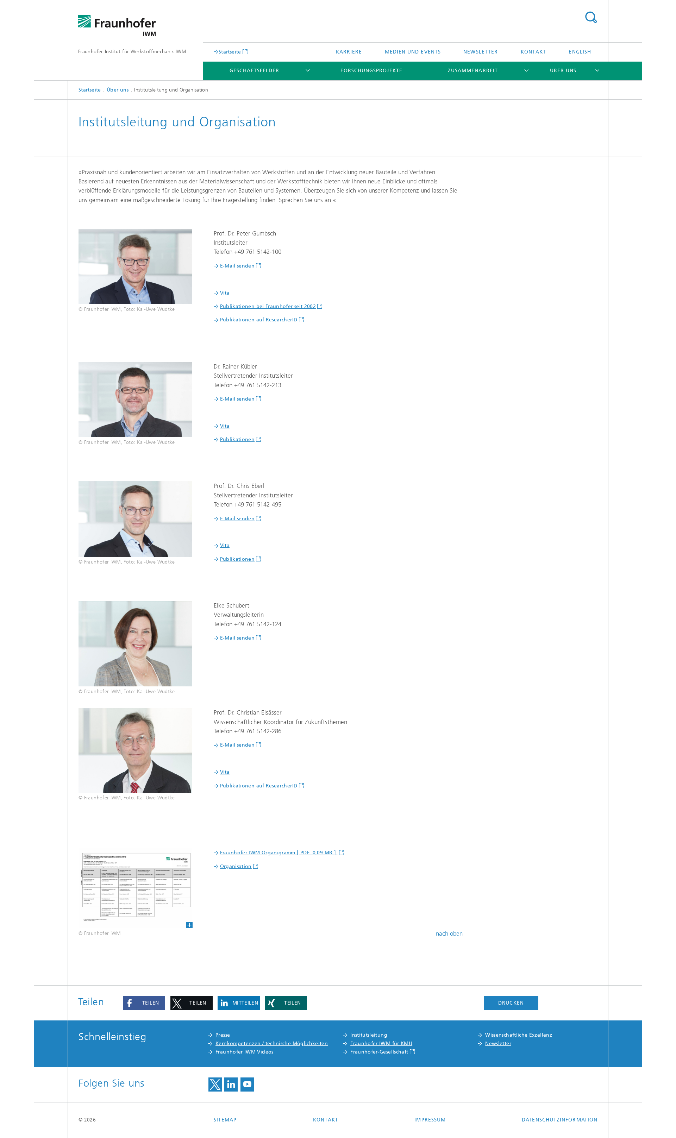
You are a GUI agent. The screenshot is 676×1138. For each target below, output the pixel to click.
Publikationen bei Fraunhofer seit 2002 (268, 306)
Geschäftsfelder (254, 71)
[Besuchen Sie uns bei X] (215, 1084)
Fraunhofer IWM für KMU (381, 1043)
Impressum (430, 1120)
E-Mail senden (237, 266)
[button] (144, 1003)
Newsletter (480, 52)
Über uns (563, 71)
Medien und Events (413, 52)
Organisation (236, 866)
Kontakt (533, 52)
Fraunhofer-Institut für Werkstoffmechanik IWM (132, 52)
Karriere (349, 52)
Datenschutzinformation (559, 1120)
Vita (225, 293)
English (580, 52)
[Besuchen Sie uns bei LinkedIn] (231, 1084)
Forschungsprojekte (371, 71)
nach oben (449, 933)
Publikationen (237, 439)
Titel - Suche (590, 18)
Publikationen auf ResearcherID (259, 320)
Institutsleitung (368, 1035)
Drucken (511, 1003)
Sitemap (225, 1120)
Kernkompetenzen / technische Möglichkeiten (271, 1043)
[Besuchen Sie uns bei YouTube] (247, 1084)
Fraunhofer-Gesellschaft (379, 1052)
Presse (222, 1035)
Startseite (230, 52)
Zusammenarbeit (473, 71)
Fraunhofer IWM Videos (244, 1052)
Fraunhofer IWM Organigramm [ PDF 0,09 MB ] (279, 853)
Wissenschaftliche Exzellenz (518, 1035)
